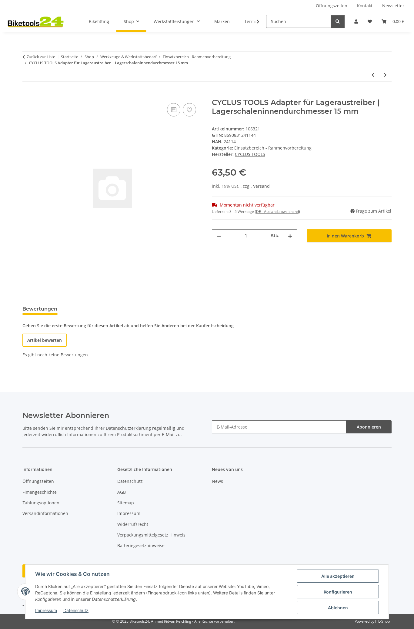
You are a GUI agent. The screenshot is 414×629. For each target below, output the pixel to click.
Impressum (46, 610)
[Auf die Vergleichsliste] (173, 109)
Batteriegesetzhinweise (141, 545)
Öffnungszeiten (331, 5)
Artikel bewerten (44, 340)
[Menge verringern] (218, 236)
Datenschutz (75, 610)
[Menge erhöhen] (290, 236)
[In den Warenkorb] (27, 95)
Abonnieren (369, 427)
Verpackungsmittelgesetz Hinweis (151, 535)
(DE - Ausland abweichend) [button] (277, 211)
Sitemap (125, 503)
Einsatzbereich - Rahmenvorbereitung (273, 148)
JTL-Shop (382, 621)
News (217, 481)
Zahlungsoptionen (40, 503)
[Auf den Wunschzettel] (189, 109)
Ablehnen (338, 607)
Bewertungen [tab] (39, 309)
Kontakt (364, 5)
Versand (261, 186)
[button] (356, 21)
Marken (222, 21)
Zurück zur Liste (41, 56)
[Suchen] (338, 21)
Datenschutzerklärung (128, 428)
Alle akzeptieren (338, 576)
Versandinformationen (45, 513)
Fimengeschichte (39, 492)
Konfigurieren (338, 591)
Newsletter (393, 5)
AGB (121, 492)
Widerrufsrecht (132, 524)
